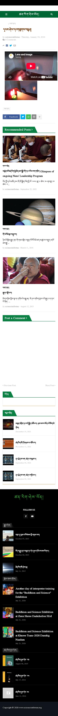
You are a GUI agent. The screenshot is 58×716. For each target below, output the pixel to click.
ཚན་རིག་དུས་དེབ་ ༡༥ (22, 676)
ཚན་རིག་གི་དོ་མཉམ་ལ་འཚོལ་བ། (26, 443)
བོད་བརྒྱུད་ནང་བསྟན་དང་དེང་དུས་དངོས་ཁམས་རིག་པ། (32, 551)
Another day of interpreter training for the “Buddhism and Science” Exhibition (35, 593)
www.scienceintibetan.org (30, 707)
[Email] (14, 45)
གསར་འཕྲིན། (6, 166)
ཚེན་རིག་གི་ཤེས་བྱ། (22, 567)
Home (5, 23)
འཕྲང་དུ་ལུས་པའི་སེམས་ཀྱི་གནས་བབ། (28, 535)
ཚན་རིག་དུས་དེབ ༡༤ (22, 692)
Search (51, 14)
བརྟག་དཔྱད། (13, 23)
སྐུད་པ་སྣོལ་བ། (7, 293)
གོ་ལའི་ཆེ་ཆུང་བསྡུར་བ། (10, 234)
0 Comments (10, 39)
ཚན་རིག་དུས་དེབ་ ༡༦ (22, 660)
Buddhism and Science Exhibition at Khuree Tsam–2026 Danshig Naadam (34, 635)
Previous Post (10, 385)
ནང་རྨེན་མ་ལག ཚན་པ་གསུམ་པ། (26, 459)
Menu (6, 14)
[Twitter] (11, 45)
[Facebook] (7, 45)
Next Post (49, 385)
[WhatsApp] (28, 116)
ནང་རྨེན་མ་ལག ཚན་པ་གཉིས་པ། (26, 475)
